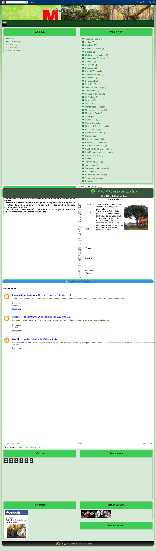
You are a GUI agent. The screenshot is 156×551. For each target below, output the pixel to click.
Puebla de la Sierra (93, 133)
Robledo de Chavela (94, 142)
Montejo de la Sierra (94, 110)
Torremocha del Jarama (95, 168)
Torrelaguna (90, 165)
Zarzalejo (89, 181)
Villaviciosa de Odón (94, 178)
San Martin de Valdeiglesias (97, 152)
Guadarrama (90, 91)
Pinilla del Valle (92, 129)
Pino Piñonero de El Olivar (118, 191)
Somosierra (90, 158)
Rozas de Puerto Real (95, 146)
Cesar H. (15, 339)
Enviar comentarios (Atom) (28, 447)
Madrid (88, 103)
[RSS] (58, 544)
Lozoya (88, 100)
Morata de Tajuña (92, 113)
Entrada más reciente (13, 443)
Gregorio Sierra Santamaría (24, 295)
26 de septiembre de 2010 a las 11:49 (54, 295)
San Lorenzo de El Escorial (97, 149)
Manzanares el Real (94, 107)
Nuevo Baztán (91, 123)
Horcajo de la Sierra (94, 94)
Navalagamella (91, 116)
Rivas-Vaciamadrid (93, 139)
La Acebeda (90, 97)
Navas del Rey (91, 120)
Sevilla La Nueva (92, 155)
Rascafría (89, 136)
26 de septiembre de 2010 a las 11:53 (54, 317)
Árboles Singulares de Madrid (78, 10)
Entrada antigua (145, 443)
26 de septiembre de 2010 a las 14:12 (40, 339)
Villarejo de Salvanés (94, 175)
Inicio (80, 443)
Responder (16, 309)
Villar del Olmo (91, 171)
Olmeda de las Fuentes (95, 126)
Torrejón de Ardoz (93, 162)
